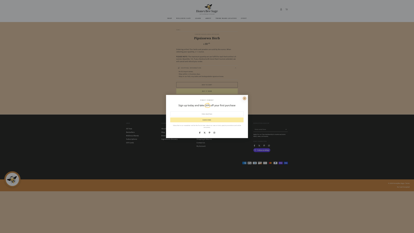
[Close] (244, 98)
